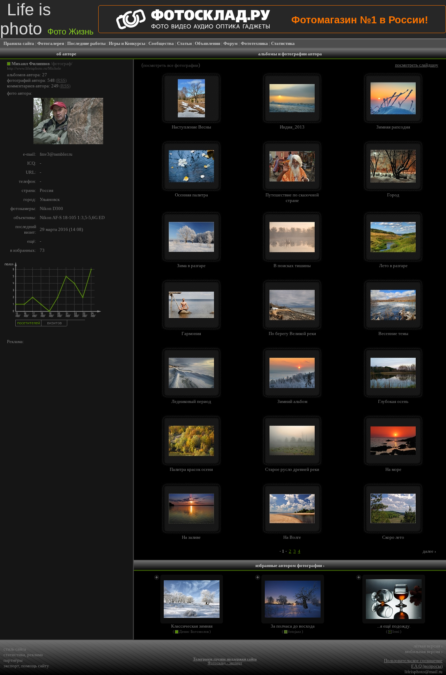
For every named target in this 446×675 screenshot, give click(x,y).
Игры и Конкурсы (127, 43)
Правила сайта (18, 43)
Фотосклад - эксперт (225, 663)
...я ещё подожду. (393, 626)
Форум (230, 43)
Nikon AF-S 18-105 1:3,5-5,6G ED (72, 217)
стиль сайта (14, 649)
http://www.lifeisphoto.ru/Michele (34, 68)
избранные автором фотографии (289, 565)
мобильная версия (424, 651)
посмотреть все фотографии (170, 65)
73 (42, 250)
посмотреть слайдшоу (416, 65)
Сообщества (161, 43)
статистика (14, 654)
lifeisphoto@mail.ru (424, 671)
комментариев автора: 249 (33, 85)
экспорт (11, 665)
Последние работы (86, 43)
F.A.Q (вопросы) (427, 666)
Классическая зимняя (192, 626)
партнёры (13, 660)
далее (429, 551)
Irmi (395, 632)
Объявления (207, 43)
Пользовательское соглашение (413, 660)
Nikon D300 (51, 208)
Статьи (184, 43)
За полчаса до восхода (293, 626)
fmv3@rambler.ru (56, 154)
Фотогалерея (50, 43)
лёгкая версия (428, 646)
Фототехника (254, 43)
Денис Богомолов (194, 632)
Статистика (283, 43)
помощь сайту (35, 665)
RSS (61, 80)
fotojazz (294, 632)
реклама (35, 654)
